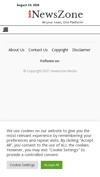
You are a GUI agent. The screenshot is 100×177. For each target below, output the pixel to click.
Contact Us (38, 49)
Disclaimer (81, 49)
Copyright (60, 49)
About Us (17, 49)
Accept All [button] (51, 164)
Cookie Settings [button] (22, 164)
